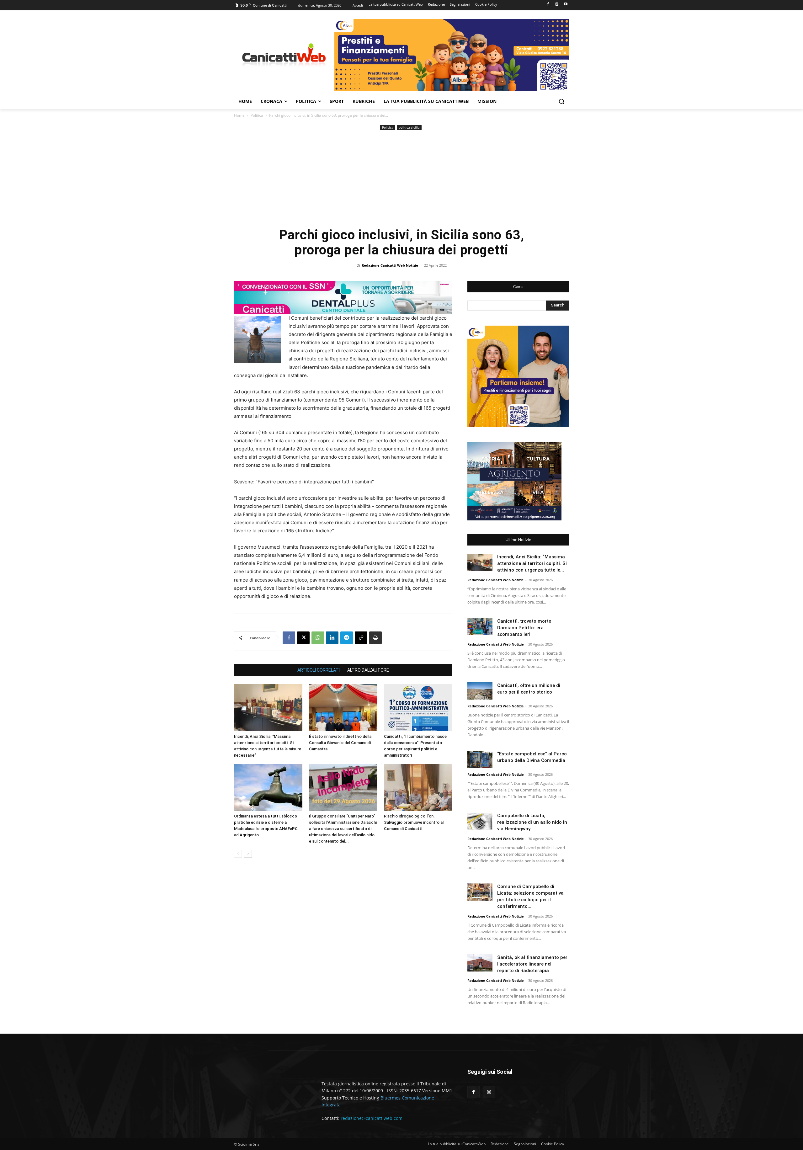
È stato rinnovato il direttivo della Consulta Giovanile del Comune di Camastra (340, 742)
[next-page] (248, 854)
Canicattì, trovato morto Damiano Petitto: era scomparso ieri (524, 627)
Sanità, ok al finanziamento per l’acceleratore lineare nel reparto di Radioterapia (532, 964)
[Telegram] (346, 637)
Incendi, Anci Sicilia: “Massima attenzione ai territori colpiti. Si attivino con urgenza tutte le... (532, 563)
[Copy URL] (361, 637)
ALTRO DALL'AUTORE (368, 670)
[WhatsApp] (317, 637)
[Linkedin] (332, 637)
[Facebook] (548, 4)
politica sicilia (409, 127)
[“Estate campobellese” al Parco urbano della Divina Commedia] (479, 759)
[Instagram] (556, 4)
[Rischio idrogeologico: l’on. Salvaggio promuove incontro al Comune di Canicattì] (418, 787)
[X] (303, 637)
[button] (561, 101)
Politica (257, 115)
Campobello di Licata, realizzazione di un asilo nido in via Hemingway (532, 822)
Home (239, 115)
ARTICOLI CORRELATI (318, 670)
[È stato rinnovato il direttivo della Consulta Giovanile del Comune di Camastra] (343, 707)
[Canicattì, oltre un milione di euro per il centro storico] (479, 691)
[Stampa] (375, 637)
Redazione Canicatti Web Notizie (390, 265)
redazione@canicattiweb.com (371, 1118)
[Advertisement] (401, 179)
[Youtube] (565, 4)
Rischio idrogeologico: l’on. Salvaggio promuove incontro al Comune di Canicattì (414, 822)
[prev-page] (238, 854)
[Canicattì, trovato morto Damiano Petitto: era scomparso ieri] (479, 626)
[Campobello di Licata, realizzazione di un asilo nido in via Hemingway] (479, 821)
